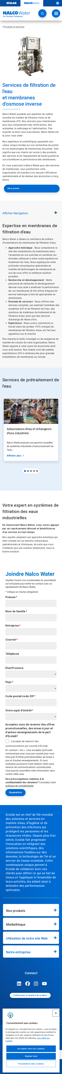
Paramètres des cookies (31, 1064)
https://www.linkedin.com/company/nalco (19, 984)
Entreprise (12, 625)
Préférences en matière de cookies (30, 995)
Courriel (10, 639)
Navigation (15, 213)
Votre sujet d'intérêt (18, 710)
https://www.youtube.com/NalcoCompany (44, 984)
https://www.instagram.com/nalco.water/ (36, 984)
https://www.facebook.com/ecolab (28, 984)
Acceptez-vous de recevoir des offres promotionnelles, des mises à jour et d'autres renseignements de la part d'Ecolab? (29, 730)
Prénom (10, 597)
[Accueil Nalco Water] (15, 14)
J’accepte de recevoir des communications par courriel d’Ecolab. (26, 744)
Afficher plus (14, 455)
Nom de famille (15, 611)
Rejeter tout (31, 1056)
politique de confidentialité (19, 785)
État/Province (14, 668)
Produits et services (14, 26)
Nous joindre (14, 188)
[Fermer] (56, 1013)
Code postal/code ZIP (19, 696)
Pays (8, 682)
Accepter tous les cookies (31, 1049)
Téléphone (12, 653)
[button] (42, 13)
